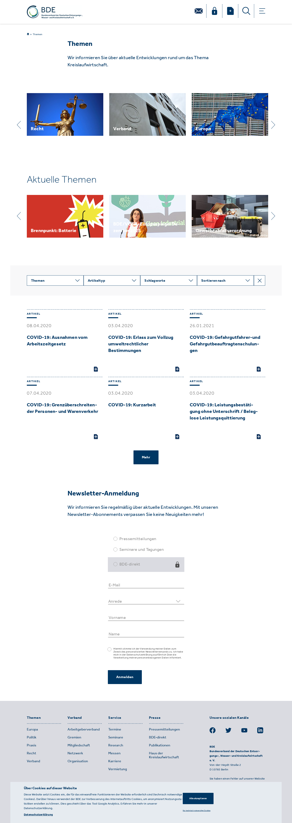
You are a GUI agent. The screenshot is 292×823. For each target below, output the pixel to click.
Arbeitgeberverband (84, 729)
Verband (75, 718)
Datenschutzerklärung (38, 814)
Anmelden (124, 677)
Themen (38, 34)
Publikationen (159, 745)
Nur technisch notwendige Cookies (196, 810)
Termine (114, 729)
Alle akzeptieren (198, 798)
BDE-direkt (129, 564)
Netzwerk (75, 753)
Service (114, 718)
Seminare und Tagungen (141, 549)
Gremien (74, 737)
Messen (114, 753)
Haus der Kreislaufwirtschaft (164, 755)
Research (115, 745)
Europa (32, 729)
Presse (155, 718)
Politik (31, 737)
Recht (31, 753)
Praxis (31, 745)
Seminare (115, 737)
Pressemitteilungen (137, 538)
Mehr (146, 457)
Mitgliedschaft (79, 745)
